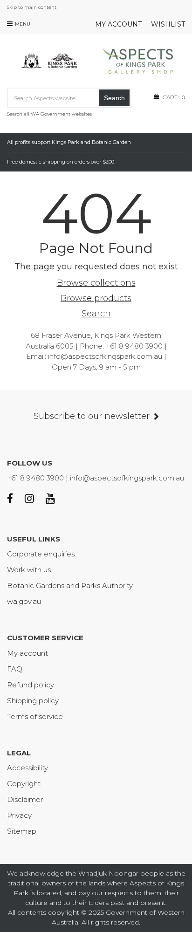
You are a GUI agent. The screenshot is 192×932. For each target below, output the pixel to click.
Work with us (29, 569)
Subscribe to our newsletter (92, 416)
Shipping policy (33, 700)
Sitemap (21, 831)
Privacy (19, 815)
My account (118, 24)
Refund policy (30, 684)
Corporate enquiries (41, 553)
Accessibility (27, 767)
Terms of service (35, 716)
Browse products (96, 298)
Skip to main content (31, 7)
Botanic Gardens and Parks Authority (70, 585)
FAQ (14, 669)
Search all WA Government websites (49, 114)
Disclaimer (25, 799)
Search (114, 98)
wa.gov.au (24, 601)
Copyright (24, 783)
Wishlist (168, 24)
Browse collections (96, 283)
